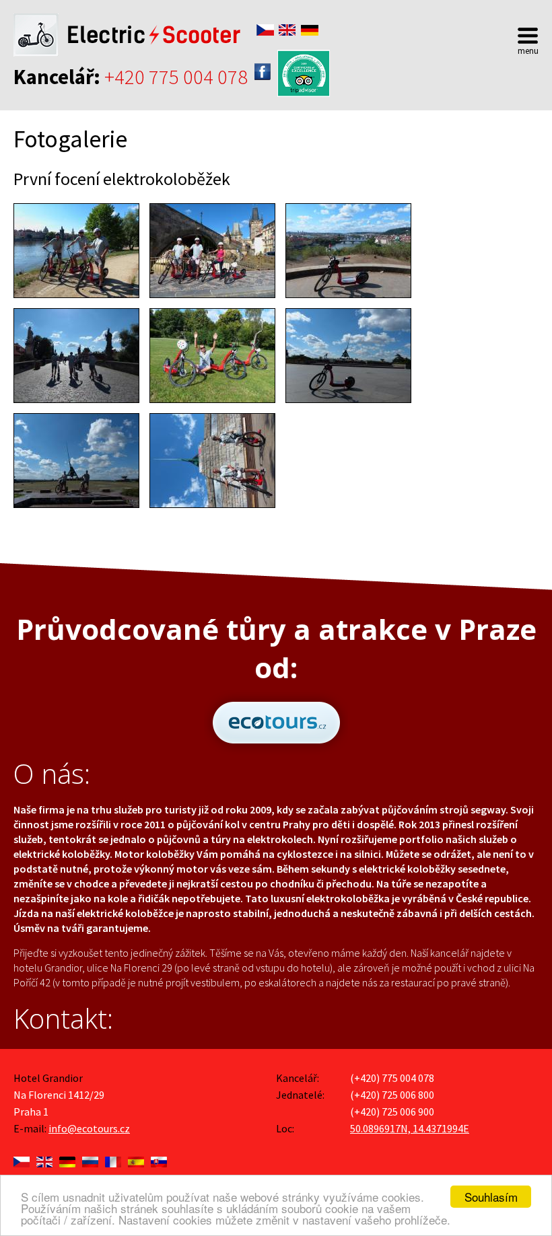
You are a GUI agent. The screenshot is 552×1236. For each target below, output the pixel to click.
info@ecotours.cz (89, 1128)
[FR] (113, 1158)
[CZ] (21, 1158)
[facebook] (262, 71)
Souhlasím (491, 1196)
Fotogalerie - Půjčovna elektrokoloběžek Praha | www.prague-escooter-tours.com (127, 35)
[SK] (159, 1158)
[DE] (67, 1158)
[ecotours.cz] (276, 747)
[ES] (136, 1158)
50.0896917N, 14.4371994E (409, 1128)
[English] (287, 30)
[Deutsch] (309, 30)
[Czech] (265, 30)
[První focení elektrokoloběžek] (76, 250)
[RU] (90, 1158)
